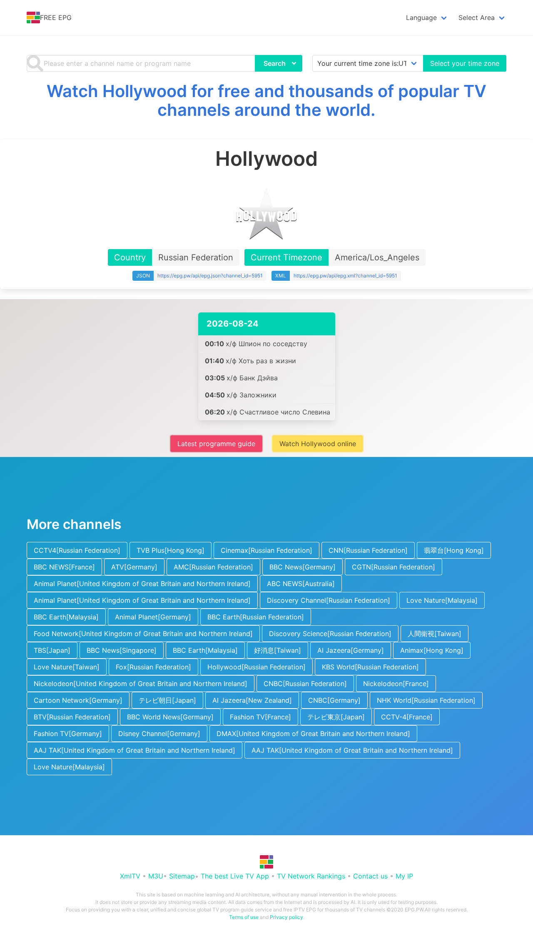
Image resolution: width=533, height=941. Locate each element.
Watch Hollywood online (317, 443)
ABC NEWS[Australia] (301, 583)
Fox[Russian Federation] (153, 667)
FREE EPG (56, 17)
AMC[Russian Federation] (213, 567)
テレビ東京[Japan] (336, 717)
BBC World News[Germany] (170, 717)
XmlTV (130, 876)
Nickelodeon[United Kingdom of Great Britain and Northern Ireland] (140, 683)
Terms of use (244, 917)
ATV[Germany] (134, 567)
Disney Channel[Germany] (159, 733)
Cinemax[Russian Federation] (266, 550)
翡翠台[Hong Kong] (454, 550)
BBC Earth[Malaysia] (66, 617)
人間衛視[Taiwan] (434, 633)
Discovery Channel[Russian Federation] (328, 600)
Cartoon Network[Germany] (78, 700)
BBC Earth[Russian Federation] (255, 617)
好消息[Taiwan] (277, 650)
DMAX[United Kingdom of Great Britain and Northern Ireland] (313, 733)
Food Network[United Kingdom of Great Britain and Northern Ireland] (143, 633)
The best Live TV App (235, 876)
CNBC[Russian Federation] (305, 683)
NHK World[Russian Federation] (426, 700)
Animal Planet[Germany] (153, 617)
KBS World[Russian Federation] (370, 667)
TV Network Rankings (311, 876)
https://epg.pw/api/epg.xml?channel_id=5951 (345, 275)
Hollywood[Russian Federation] (256, 667)
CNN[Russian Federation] (368, 550)
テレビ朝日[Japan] (167, 700)
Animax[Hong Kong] (431, 650)
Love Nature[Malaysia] (442, 600)
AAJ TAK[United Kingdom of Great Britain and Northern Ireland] (134, 750)
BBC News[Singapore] (122, 650)
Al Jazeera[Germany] (350, 650)
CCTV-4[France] (407, 717)
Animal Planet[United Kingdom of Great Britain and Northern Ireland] (142, 583)
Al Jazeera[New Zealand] (252, 700)
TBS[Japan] (52, 650)
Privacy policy (286, 917)
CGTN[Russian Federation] (393, 567)
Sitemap (182, 876)
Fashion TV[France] (260, 717)
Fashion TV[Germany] (68, 733)
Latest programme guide (216, 443)
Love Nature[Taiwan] (67, 667)
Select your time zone (464, 63)
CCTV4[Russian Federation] (77, 550)
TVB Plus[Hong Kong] (170, 550)
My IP (404, 876)
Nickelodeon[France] (396, 683)
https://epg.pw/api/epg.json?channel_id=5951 (210, 275)
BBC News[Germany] (302, 567)
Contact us (370, 876)
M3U (155, 876)
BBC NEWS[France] (64, 567)
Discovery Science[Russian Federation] (330, 633)
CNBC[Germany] (334, 700)
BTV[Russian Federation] (72, 717)
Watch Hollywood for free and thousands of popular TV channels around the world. (266, 100)
